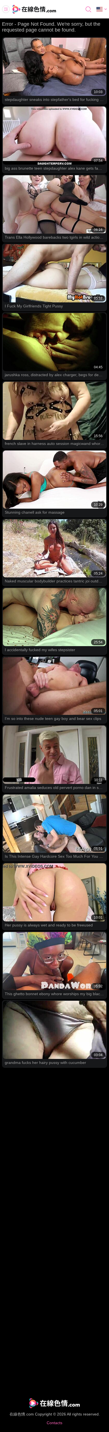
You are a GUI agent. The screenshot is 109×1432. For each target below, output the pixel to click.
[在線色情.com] (42, 9)
